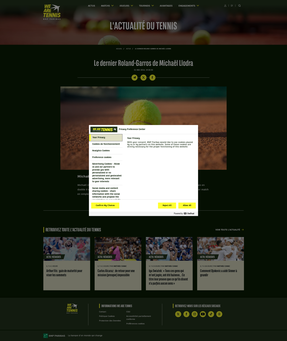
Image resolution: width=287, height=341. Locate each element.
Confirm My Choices (105, 205)
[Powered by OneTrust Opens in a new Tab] (185, 214)
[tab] (105, 137)
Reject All (167, 205)
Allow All (187, 205)
